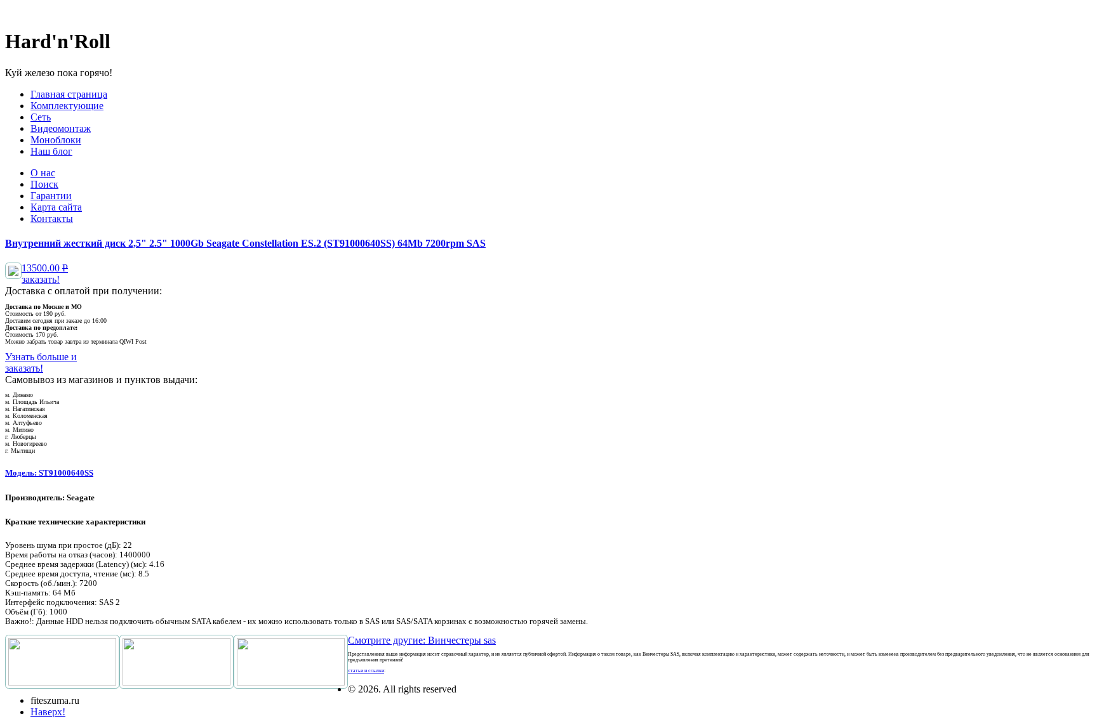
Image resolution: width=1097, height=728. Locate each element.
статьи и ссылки (366, 670)
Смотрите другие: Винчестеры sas (422, 640)
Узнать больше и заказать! (41, 362)
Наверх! (47, 711)
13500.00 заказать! (45, 274)
